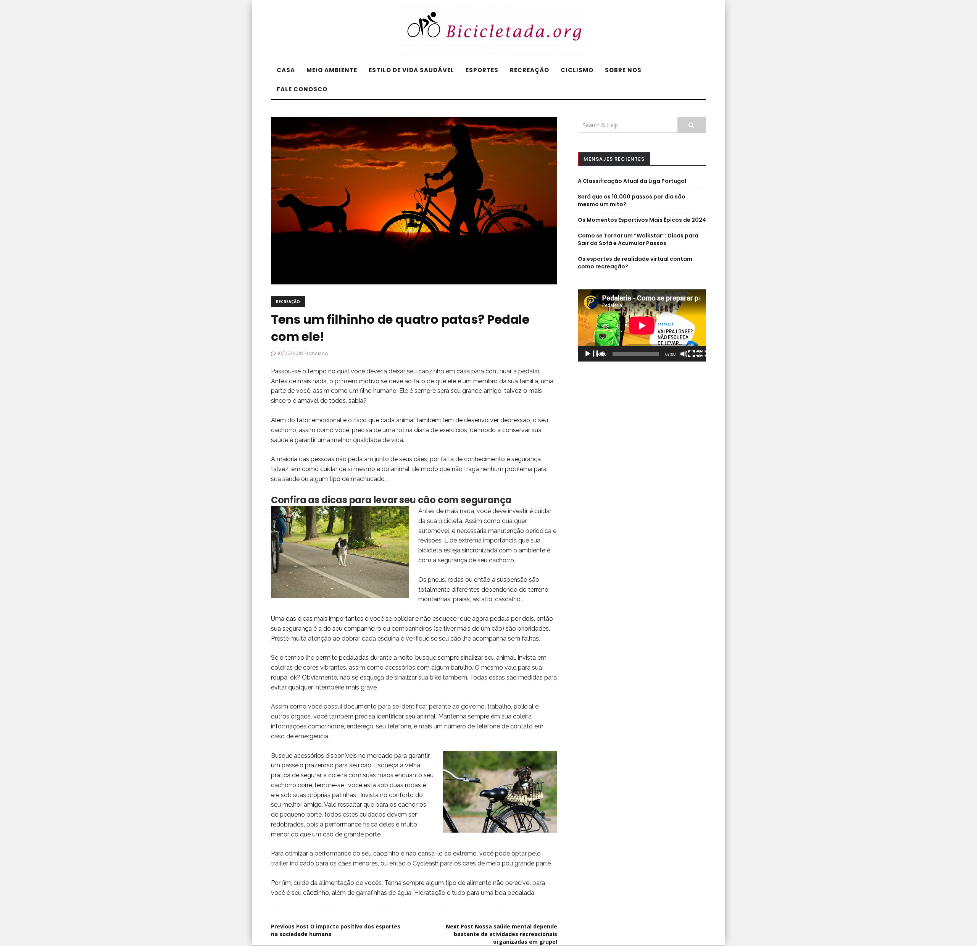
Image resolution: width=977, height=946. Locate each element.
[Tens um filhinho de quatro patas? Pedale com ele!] (414, 199)
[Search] (691, 125)
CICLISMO (577, 70)
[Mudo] (690, 354)
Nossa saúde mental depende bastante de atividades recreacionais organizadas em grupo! (501, 934)
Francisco (316, 353)
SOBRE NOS (623, 70)
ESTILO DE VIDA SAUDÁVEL (411, 70)
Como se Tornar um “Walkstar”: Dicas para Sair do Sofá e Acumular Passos (638, 239)
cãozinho (431, 371)
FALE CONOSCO (302, 89)
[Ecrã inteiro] (703, 354)
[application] (642, 325)
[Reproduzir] (594, 354)
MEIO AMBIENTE (331, 70)
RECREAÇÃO (529, 70)
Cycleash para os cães (444, 863)
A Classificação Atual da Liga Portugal (632, 181)
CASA (286, 70)
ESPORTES (482, 70)
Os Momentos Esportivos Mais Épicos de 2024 (642, 220)
